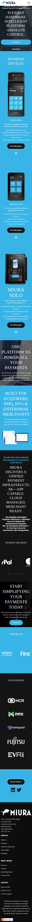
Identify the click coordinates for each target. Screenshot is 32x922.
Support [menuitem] (4, 883)
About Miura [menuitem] (6, 861)
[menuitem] (4, 840)
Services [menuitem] (4, 835)
